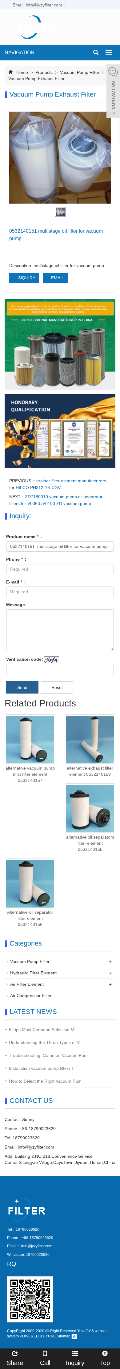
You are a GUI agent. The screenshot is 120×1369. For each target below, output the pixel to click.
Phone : (16, 559)
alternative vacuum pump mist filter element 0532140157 (30, 774)
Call (45, 1362)
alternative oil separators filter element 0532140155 (90, 843)
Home (22, 72)
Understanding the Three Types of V (44, 1042)
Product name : (24, 536)
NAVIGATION (19, 52)
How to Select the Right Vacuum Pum (45, 1081)
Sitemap (63, 1336)
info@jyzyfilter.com (36, 1147)
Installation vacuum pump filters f (41, 1068)
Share (15, 1362)
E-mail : (16, 581)
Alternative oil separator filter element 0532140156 (30, 918)
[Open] (113, 92)
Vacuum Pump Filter (80, 72)
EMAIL (57, 277)
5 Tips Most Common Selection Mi (42, 1029)
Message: (16, 604)
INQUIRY (25, 277)
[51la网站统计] (74, 1336)
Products (44, 72)
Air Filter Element (27, 984)
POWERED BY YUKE (38, 1336)
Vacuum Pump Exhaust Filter (36, 78)
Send (22, 687)
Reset (57, 687)
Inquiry (75, 1362)
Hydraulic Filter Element (33, 972)
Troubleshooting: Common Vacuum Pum (48, 1055)
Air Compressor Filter (31, 995)
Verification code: (24, 659)
